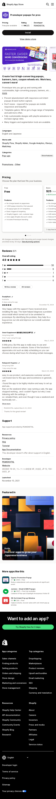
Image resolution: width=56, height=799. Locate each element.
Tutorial (6, 446)
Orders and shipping (11, 673)
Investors (33, 720)
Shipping (33, 688)
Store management (11, 688)
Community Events (11, 725)
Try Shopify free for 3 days (28, 627)
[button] (28, 581)
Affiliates (33, 734)
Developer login (9, 765)
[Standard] (28, 235)
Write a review (10, 287)
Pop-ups (6, 156)
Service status (36, 744)
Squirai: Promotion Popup (21, 578)
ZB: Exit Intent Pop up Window (23, 598)
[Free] (25, 235)
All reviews (26, 287)
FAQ (4, 442)
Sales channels (9, 658)
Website (6, 465)
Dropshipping (35, 658)
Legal (31, 739)
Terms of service (10, 771)
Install (28, 32)
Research (6, 734)
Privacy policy (8, 438)
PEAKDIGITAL (39, 26)
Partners (33, 730)
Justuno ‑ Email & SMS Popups (23, 589)
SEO (31, 683)
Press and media (36, 725)
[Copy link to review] (12, 297)
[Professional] (30, 235)
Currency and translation (40, 693)
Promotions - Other (11, 164)
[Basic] (27, 235)
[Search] (47, 4)
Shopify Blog (8, 730)
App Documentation (11, 449)
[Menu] (52, 4)
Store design (8, 678)
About (32, 710)
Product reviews (36, 668)
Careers (32, 715)
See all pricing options (31, 242)
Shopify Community (11, 720)
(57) (27, 26)
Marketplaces (35, 663)
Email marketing (36, 678)
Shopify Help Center (11, 710)
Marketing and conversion (14, 683)
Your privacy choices (12, 791)
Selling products (10, 668)
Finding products (10, 663)
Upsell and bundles (38, 673)
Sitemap (6, 784)
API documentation (11, 715)
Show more (6, 404)
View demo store (28, 39)
